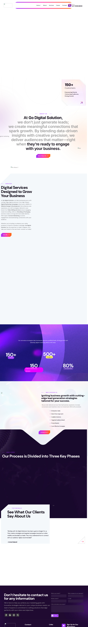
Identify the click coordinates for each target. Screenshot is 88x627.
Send (55, 615)
